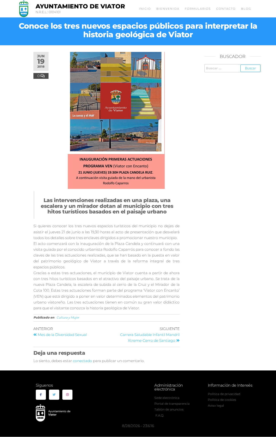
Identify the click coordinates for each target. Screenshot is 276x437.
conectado (82, 361)
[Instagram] (67, 395)
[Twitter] (54, 395)
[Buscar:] (232, 68)
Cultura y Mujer (67, 317)
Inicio (145, 8)
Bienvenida (167, 8)
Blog (246, 8)
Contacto (226, 8)
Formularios (198, 8)
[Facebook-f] (41, 395)
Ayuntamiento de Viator (80, 6)
